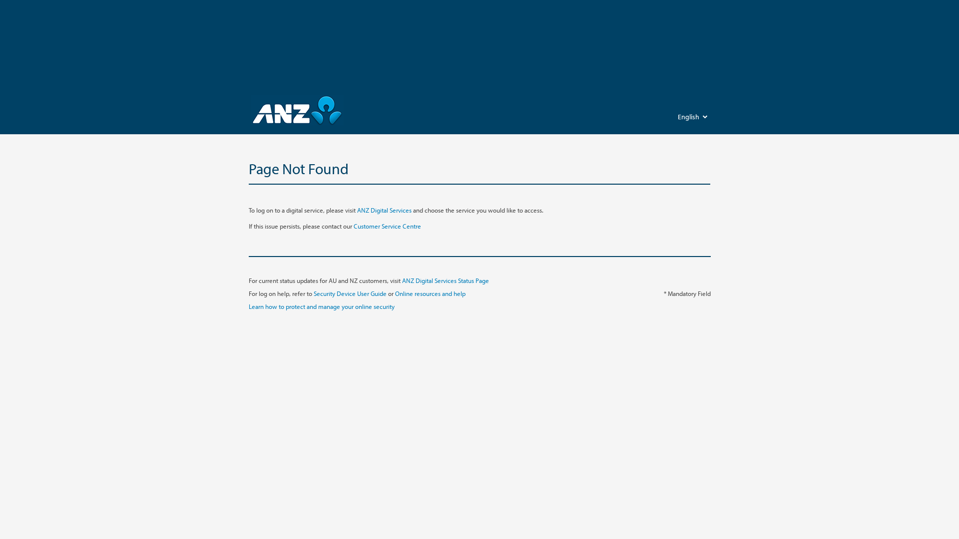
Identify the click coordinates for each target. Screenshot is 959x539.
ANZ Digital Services (384, 210)
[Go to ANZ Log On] (297, 110)
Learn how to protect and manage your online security (322, 306)
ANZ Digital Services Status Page (445, 280)
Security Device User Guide (350, 293)
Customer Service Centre (387, 226)
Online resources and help (430, 293)
